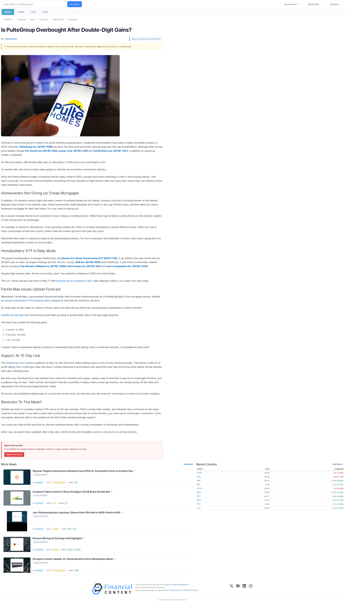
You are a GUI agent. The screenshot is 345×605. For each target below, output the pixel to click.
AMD (199, 480)
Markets (7, 12)
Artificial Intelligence (58, 482)
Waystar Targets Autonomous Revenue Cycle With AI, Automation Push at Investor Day (84, 471)
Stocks (21, 12)
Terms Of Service (191, 590)
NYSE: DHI (50, 150)
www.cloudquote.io (181, 584)
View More (187, 464)
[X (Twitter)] (231, 589)
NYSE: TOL (120, 150)
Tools (45, 12)
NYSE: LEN (80, 150)
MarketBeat (39, 482)
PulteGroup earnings (12, 315)
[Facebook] (238, 589)
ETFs (33, 12)
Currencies (44, 19)
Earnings (55, 549)
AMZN (199, 473)
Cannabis (55, 529)
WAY (76, 482)
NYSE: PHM (45, 146)
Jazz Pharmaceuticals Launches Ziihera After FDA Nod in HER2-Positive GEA (78, 512)
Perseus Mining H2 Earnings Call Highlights (59, 538)
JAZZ (74, 529)
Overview (22, 19)
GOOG (199, 488)
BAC (198, 484)
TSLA (199, 508)
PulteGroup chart (16, 362)
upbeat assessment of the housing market (27, 300)
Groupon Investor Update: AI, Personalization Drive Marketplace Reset (74, 558)
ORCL (199, 504)
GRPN (76, 570)
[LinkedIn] (244, 589)
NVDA (199, 500)
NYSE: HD (93, 266)
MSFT (199, 496)
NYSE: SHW (58, 266)
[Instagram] (250, 589)
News (32, 19)
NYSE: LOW (140, 266)
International (58, 19)
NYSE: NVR (93, 262)
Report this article (14, 454)
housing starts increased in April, (74, 280)
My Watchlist (313, 4)
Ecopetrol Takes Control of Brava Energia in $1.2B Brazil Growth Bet (73, 491)
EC (66, 503)
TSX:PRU (77, 549)
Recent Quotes (290, 4)
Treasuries (72, 19)
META (199, 492)
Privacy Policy (174, 590)
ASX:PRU (70, 549)
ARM (69, 529)
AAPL (199, 476)
